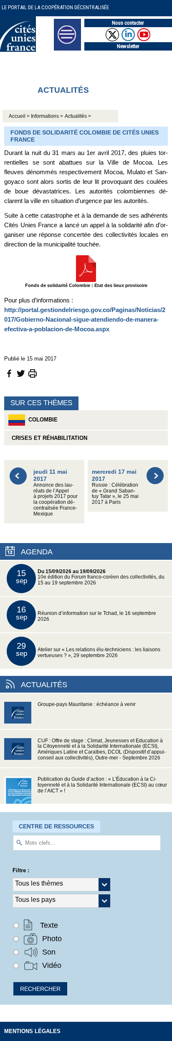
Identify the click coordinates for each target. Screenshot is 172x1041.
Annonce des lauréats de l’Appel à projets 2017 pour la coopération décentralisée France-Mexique (55, 492)
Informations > (47, 116)
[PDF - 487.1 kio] (86, 268)
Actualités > (78, 116)
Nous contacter (128, 23)
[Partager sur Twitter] (21, 373)
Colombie (41, 419)
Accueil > (20, 116)
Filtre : (21, 870)
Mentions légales (32, 1031)
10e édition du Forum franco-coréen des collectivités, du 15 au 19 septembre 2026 (90, 577)
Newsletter (128, 46)
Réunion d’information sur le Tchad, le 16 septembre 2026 (86, 613)
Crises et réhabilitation (47, 438)
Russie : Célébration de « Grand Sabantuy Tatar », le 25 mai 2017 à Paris (115, 486)
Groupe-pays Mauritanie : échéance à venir (87, 704)
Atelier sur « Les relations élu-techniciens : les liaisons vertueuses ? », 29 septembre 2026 (88, 649)
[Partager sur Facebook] (9, 373)
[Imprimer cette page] (33, 373)
